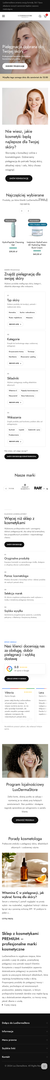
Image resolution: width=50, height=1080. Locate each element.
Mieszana (29, 317)
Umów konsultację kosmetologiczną (21, 456)
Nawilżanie (13, 357)
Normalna (12, 312)
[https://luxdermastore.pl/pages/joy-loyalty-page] (25, 761)
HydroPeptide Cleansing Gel (13, 244)
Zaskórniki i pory (34, 430)
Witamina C (13, 390)
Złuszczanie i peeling (28, 357)
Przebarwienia (14, 435)
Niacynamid (13, 396)
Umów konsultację (14, 544)
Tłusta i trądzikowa (15, 317)
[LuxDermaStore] (25, 16)
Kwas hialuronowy (27, 396)
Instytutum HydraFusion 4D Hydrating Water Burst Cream (37, 245)
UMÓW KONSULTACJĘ (18, 178)
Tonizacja (31, 351)
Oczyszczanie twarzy (16, 351)
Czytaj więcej (7, 919)
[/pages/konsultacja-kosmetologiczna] (25, 106)
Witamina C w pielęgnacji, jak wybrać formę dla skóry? (23, 894)
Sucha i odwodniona (27, 312)
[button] (28, 211)
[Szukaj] (40, 16)
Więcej (42, 199)
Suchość (12, 430)
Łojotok (21, 430)
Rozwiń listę (14, 324)
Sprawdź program (25, 820)
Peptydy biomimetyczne (29, 390)
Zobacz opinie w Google (16, 679)
